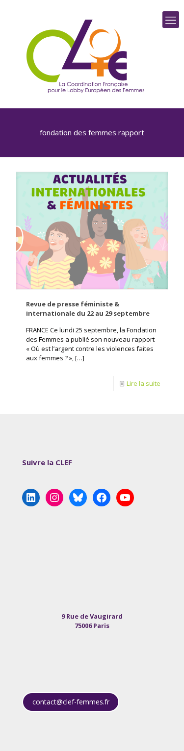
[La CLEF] (86, 56)
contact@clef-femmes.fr (70, 701)
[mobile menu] (170, 19)
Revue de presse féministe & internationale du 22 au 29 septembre (88, 309)
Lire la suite (143, 383)
